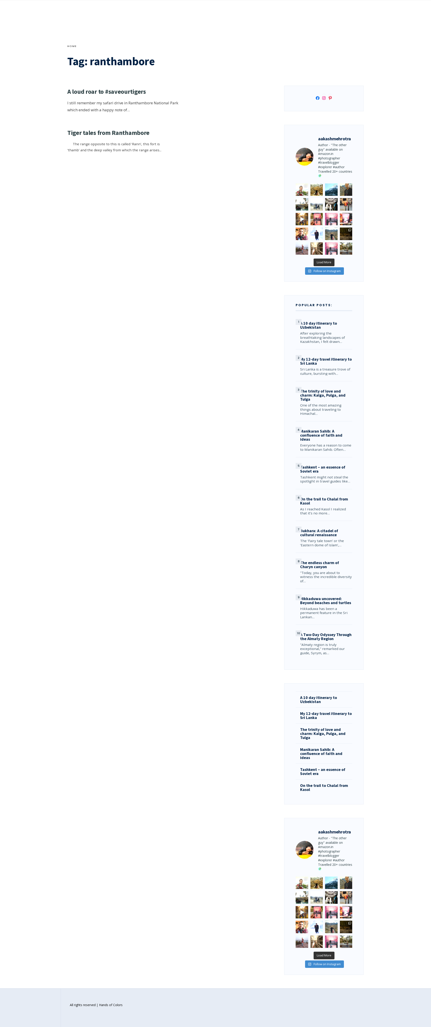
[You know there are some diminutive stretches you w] (331, 189)
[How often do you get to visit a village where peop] (316, 189)
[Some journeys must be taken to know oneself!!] (346, 189)
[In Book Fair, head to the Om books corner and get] (346, 219)
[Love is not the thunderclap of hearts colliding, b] (302, 219)
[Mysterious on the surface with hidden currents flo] (302, 248)
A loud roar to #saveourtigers (106, 91)
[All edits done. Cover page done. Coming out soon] (331, 248)
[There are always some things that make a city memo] (302, 204)
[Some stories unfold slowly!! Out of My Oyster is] (331, 219)
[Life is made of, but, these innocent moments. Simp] (331, 204)
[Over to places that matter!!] (316, 204)
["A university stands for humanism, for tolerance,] (346, 248)
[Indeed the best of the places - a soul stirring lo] (316, 248)
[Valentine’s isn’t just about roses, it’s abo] (346, 204)
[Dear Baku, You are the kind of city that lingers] (302, 234)
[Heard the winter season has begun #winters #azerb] (316, 234)
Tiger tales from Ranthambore (108, 133)
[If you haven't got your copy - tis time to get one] (316, 219)
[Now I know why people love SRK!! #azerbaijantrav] (331, 234)
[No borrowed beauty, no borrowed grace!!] (302, 189)
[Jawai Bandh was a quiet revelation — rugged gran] (346, 234)
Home (72, 46)
